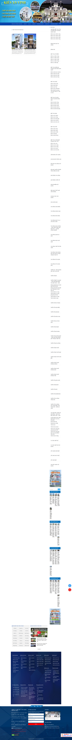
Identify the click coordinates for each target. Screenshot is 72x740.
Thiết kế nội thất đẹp (56, 352)
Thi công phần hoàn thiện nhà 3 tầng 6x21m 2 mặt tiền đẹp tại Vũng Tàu (53, 558)
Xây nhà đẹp (54, 460)
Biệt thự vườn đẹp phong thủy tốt (55, 141)
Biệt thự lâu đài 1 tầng (55, 102)
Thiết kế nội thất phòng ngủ (55, 369)
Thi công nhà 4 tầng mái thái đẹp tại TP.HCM (51, 572)
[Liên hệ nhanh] (66, 735)
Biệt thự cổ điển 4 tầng (55, 60)
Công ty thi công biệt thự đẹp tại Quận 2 (24, 688)
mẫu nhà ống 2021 (16, 687)
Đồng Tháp (15, 645)
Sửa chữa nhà (54, 202)
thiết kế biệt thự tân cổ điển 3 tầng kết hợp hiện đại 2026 (56, 530)
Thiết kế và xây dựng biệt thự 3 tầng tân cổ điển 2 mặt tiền (56, 588)
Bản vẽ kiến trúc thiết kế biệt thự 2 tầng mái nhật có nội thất (53, 531)
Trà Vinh (21, 638)
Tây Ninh (26, 638)
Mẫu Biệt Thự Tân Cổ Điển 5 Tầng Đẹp (58, 541)
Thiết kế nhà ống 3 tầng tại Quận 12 (30, 49)
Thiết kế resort (55, 384)
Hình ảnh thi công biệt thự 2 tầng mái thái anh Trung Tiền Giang (51, 587)
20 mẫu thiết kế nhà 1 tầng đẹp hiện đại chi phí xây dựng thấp (55, 419)
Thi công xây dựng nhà (55, 264)
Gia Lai (21, 640)
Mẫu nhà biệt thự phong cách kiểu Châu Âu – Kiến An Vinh (55, 91)
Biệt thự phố (54, 126)
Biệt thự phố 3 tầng (54, 130)
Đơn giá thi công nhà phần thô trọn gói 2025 (32, 697)
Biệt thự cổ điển (55, 54)
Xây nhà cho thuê (55, 455)
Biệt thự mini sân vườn (55, 121)
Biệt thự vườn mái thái (55, 149)
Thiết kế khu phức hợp (55, 322)
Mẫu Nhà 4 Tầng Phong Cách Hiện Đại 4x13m (53, 499)
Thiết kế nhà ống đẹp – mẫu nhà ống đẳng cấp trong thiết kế (56, 337)
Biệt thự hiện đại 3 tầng (55, 75)
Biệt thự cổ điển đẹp (54, 62)
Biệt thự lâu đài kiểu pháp (55, 108)
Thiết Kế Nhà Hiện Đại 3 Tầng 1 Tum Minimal (51, 500)
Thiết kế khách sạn (55, 316)
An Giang (14, 630)
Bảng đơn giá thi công (55, 44)
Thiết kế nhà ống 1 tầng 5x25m (56, 677)
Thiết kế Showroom (55, 393)
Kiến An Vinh (27, 645)
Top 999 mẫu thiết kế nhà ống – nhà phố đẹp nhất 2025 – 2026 (56, 414)
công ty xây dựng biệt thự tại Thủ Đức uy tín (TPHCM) (53, 586)
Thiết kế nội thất (55, 347)
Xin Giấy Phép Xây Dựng (55, 465)
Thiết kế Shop (54, 389)
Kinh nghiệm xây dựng (55, 185)
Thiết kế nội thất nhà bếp (56, 357)
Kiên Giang (27, 635)
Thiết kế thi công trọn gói (55, 399)
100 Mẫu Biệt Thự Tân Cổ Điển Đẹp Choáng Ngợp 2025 (56, 30)
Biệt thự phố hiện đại (54, 135)
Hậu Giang (15, 638)
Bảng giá (53, 49)
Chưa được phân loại (56, 159)
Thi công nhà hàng (55, 215)
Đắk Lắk (21, 635)
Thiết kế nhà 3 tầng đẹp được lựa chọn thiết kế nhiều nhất (55, 433)
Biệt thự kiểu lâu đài (54, 83)
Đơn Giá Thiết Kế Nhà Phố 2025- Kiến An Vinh (32, 693)
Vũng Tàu (20, 628)
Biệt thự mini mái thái (54, 120)
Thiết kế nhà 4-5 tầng (54, 435)
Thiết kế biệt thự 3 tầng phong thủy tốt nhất (55, 294)
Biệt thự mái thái (15, 659)
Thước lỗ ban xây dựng (39, 688)
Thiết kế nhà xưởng (55, 343)
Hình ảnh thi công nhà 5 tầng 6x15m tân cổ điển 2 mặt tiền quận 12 (59, 558)
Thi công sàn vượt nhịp (55, 241)
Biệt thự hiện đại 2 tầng (55, 73)
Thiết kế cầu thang (55, 302)
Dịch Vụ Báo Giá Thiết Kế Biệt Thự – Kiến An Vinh (32, 689)
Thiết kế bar (54, 275)
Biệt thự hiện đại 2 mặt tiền (56, 72)
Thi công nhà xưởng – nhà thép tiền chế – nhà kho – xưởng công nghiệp (56, 228)
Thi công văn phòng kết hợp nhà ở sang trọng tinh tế (56, 253)
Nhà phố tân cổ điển (54, 423)
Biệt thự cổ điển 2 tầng (55, 57)
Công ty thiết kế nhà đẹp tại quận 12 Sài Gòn (40, 699)
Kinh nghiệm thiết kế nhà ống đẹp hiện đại (40, 692)
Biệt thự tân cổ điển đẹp (55, 88)
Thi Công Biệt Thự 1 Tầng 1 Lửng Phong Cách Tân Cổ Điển (59, 602)
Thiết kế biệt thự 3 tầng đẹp (16, 668)
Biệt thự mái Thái (54, 86)
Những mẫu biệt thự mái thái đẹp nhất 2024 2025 (56, 285)
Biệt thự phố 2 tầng (54, 128)
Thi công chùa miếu (55, 206)
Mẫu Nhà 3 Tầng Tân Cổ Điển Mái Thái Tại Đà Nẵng (56, 501)
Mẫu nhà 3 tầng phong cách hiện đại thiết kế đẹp (51, 514)
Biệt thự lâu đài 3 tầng (55, 105)
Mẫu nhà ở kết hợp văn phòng (55, 191)
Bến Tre (15, 633)
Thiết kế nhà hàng (55, 331)
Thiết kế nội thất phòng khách (55, 363)
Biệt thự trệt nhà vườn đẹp (15, 662)
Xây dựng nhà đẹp (55, 450)
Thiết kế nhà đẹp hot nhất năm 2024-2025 (56, 680)
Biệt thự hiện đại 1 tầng (24, 659)
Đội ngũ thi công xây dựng (56, 164)
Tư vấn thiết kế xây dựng (55, 446)
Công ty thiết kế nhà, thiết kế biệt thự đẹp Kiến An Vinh (24, 692)
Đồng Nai (14, 635)
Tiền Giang (27, 643)
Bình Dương (21, 633)
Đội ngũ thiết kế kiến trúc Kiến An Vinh (56, 170)
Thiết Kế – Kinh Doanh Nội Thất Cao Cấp (56, 270)
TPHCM (15, 628)
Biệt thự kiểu (54, 81)
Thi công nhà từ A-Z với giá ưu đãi (55, 221)
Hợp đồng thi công (55, 175)
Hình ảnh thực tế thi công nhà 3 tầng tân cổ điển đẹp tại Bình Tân (56, 558)
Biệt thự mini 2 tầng (54, 117)
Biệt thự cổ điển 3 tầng (55, 59)
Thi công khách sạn (55, 211)
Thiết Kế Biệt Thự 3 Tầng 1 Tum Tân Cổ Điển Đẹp (58, 530)
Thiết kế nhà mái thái (54, 426)
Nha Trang (27, 640)
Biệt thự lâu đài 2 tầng (55, 103)
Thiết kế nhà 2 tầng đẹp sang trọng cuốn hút (55, 429)
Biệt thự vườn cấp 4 (54, 148)
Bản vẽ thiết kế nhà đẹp (16, 695)
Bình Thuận (15, 643)
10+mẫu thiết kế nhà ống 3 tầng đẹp (24, 696)
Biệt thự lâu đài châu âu (55, 107)
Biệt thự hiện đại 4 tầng (55, 76)
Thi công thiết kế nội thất (56, 247)
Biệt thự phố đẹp (54, 133)
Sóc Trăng (15, 640)
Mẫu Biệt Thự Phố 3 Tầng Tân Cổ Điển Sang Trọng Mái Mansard (51, 530)
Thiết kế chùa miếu (55, 307)
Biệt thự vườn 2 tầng (54, 146)
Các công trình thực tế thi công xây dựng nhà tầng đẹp (51, 556)
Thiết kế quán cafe (55, 380)
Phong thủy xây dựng (55, 197)
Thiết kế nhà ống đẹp (39, 696)
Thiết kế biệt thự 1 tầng (55, 291)
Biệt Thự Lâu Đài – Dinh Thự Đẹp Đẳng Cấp (55, 99)
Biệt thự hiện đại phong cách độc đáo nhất (56, 68)
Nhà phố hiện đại (54, 421)
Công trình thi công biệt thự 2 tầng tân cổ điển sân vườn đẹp (59, 587)
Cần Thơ (26, 630)
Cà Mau (21, 630)
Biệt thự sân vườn (54, 143)
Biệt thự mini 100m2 (54, 115)
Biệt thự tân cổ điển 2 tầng (55, 35)
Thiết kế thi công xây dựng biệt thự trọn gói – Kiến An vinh (55, 406)
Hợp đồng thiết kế (55, 179)
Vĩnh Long (21, 645)
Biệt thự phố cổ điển (54, 131)
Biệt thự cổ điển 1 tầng (55, 56)
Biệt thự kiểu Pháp (54, 85)
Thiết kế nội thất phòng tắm (55, 375)
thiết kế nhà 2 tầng (17, 731)
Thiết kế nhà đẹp (55, 326)
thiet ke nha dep (16, 733)
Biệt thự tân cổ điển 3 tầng (55, 37)
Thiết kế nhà (53, 424)
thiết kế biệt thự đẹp (19, 729)
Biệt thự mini (54, 113)
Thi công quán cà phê (55, 235)
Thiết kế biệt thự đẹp (54, 298)
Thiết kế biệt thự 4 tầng (55, 296)
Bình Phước (27, 633)
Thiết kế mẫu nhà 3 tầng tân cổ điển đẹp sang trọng (59, 501)
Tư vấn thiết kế (54, 440)
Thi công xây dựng (55, 259)
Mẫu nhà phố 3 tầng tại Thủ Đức (17, 49)
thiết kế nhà (14, 729)
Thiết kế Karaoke (55, 311)
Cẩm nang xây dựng (55, 154)
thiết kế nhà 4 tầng (16, 691)
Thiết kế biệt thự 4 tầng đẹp (16, 671)
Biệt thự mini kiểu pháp (55, 118)
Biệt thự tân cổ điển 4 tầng (55, 38)
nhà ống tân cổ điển (16, 689)
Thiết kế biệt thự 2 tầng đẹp (16, 665)
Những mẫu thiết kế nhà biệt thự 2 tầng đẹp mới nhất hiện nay (56, 289)
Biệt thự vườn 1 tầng (40, 659)
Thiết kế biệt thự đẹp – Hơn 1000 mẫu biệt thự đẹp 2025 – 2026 (56, 281)
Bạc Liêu (26, 628)
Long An (21, 643)
